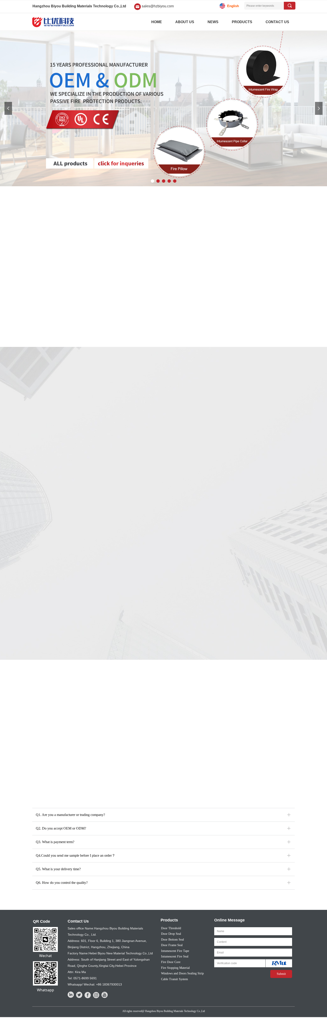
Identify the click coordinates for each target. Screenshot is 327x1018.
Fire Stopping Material (175, 967)
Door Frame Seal (172, 945)
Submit (281, 973)
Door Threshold (171, 928)
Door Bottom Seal (172, 939)
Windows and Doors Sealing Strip (182, 973)
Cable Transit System (174, 979)
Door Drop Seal (171, 933)
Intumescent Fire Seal (174, 956)
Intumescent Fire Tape (175, 951)
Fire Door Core (170, 962)
